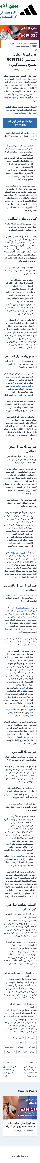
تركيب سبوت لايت (17, 1038)
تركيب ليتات (15, 386)
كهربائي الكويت (22, 608)
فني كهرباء (9, 1047)
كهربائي (25, 688)
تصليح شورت (19, 1042)
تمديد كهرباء (20, 1047)
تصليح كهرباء (31, 1047)
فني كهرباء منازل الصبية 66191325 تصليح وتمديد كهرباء (10, 1069)
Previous (5, 1117)
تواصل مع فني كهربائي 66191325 (20, 123)
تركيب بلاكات (27, 386)
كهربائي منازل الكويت (19, 639)
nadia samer (29, 70)
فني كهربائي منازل (17, 553)
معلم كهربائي (10, 1052)
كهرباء (35, 50)
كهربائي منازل (16, 856)
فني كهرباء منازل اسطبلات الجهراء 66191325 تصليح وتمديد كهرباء (30, 1069)
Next (34, 1117)
